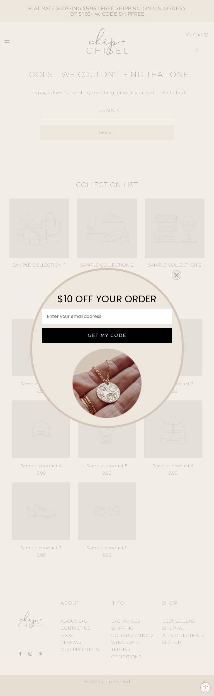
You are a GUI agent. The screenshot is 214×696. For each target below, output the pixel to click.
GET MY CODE (107, 335)
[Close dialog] (176, 275)
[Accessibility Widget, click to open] (205, 687)
